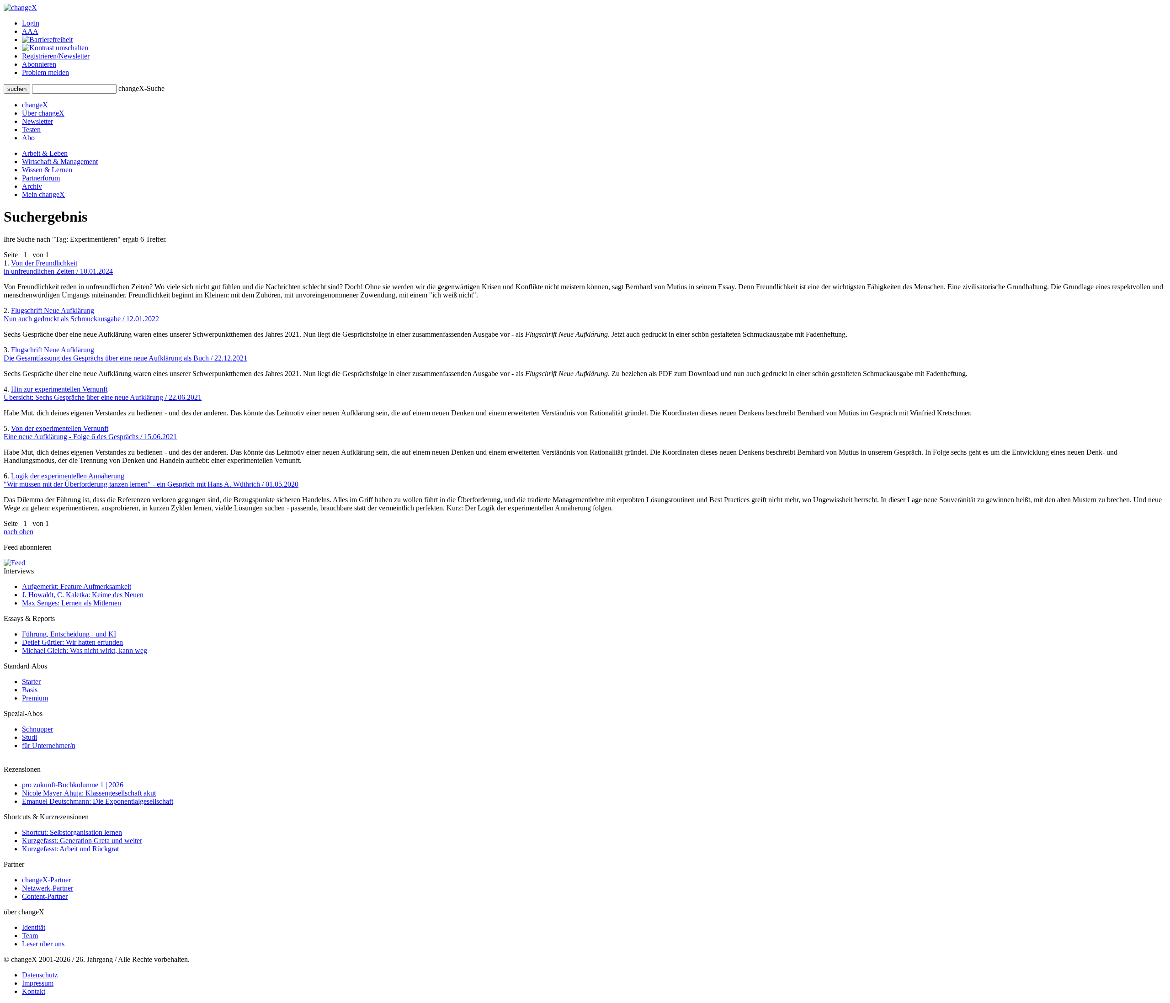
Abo (28, 138)
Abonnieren (39, 64)
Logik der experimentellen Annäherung (151, 480)
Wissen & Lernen (47, 170)
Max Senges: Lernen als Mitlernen (71, 603)
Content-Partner (45, 896)
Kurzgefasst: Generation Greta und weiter (82, 840)
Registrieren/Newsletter (56, 56)
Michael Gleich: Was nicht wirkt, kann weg (84, 650)
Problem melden (45, 72)
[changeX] (20, 7)
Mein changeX (43, 194)
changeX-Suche (141, 88)
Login (30, 23)
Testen (31, 129)
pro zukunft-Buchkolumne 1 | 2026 (72, 785)
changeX (35, 105)
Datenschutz (40, 975)
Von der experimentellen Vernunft (90, 432)
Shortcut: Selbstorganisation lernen (72, 832)
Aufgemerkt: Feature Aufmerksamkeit (76, 586)
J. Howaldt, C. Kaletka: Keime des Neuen (83, 595)
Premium (35, 698)
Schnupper (37, 729)
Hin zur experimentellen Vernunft (103, 393)
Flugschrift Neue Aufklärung (81, 315)
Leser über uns (43, 944)
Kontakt (33, 991)
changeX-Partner (46, 880)
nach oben (18, 532)
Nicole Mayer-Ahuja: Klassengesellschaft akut (89, 793)
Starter (31, 681)
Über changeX (43, 113)
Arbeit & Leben (45, 153)
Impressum (37, 983)
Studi (29, 737)
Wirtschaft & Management (60, 161)
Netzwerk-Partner (47, 888)
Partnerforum (41, 178)
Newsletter (37, 121)
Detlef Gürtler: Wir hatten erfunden (72, 642)
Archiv (32, 186)
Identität (33, 927)
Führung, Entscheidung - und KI (69, 634)
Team (30, 935)
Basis (29, 690)
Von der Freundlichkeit (58, 267)
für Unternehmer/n (48, 745)
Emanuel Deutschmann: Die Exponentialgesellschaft (97, 801)
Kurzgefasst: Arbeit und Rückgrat (70, 849)
